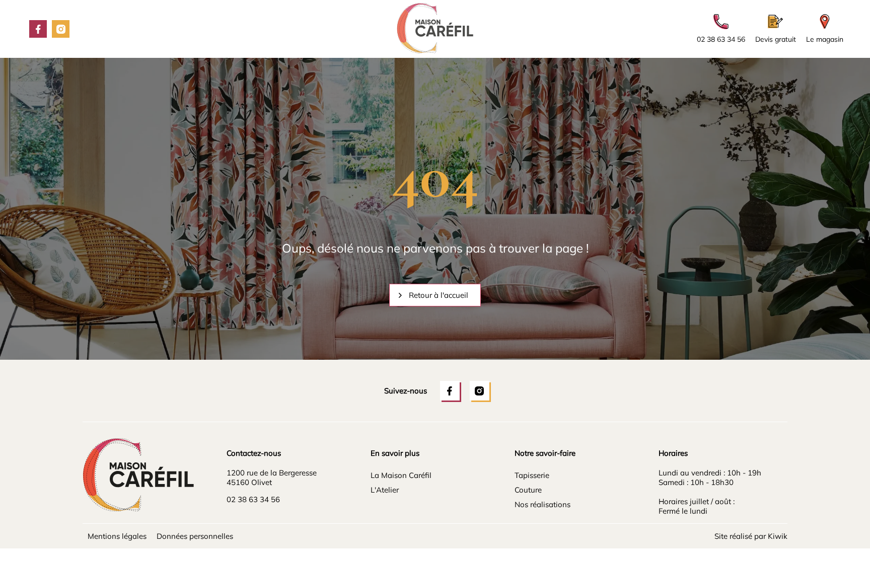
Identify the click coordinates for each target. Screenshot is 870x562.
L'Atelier (385, 490)
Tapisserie (532, 475)
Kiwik (777, 536)
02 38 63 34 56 (253, 499)
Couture (528, 490)
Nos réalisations (542, 504)
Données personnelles (195, 536)
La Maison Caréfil (401, 475)
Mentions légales (117, 536)
